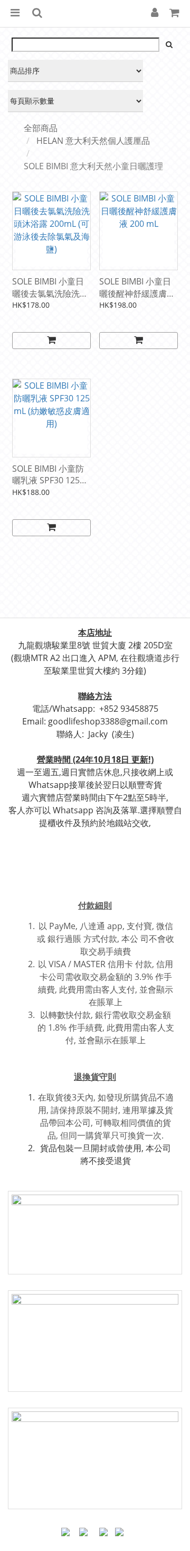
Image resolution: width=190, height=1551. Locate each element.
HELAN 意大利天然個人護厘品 (93, 140)
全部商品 (41, 128)
